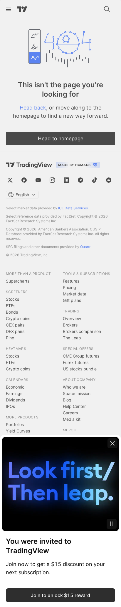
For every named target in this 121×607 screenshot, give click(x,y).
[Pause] (112, 524)
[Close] (112, 443)
